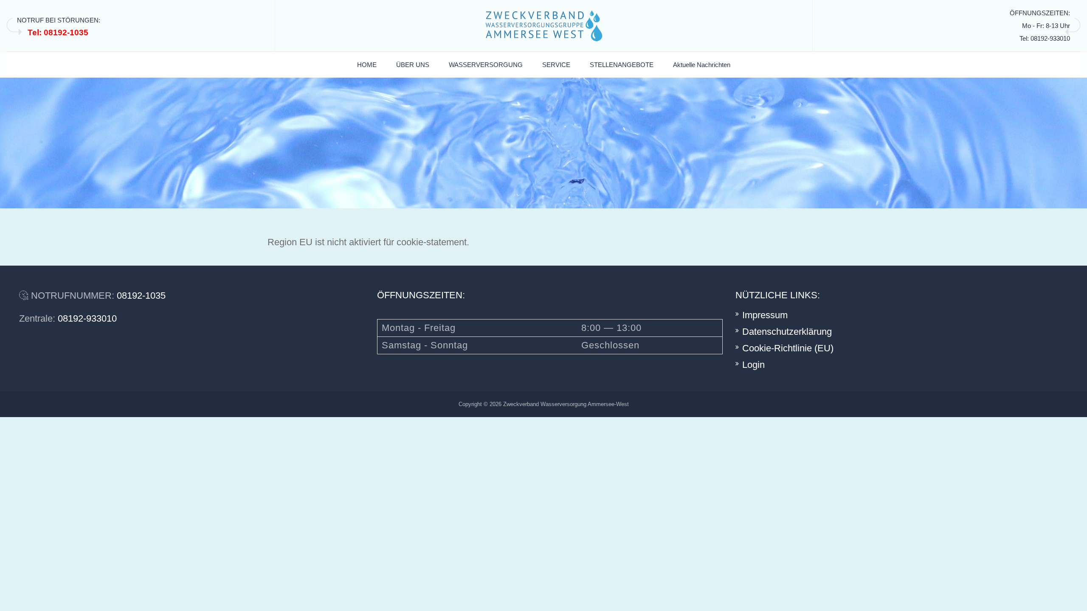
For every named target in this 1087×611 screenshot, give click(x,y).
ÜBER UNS (412, 64)
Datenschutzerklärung (787, 331)
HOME (367, 64)
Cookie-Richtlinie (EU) (788, 348)
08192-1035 (141, 295)
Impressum (765, 315)
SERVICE (556, 64)
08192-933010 (87, 318)
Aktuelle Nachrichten (701, 64)
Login (753, 364)
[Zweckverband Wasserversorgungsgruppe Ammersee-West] (544, 26)
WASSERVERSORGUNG (486, 64)
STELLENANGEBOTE (621, 64)
